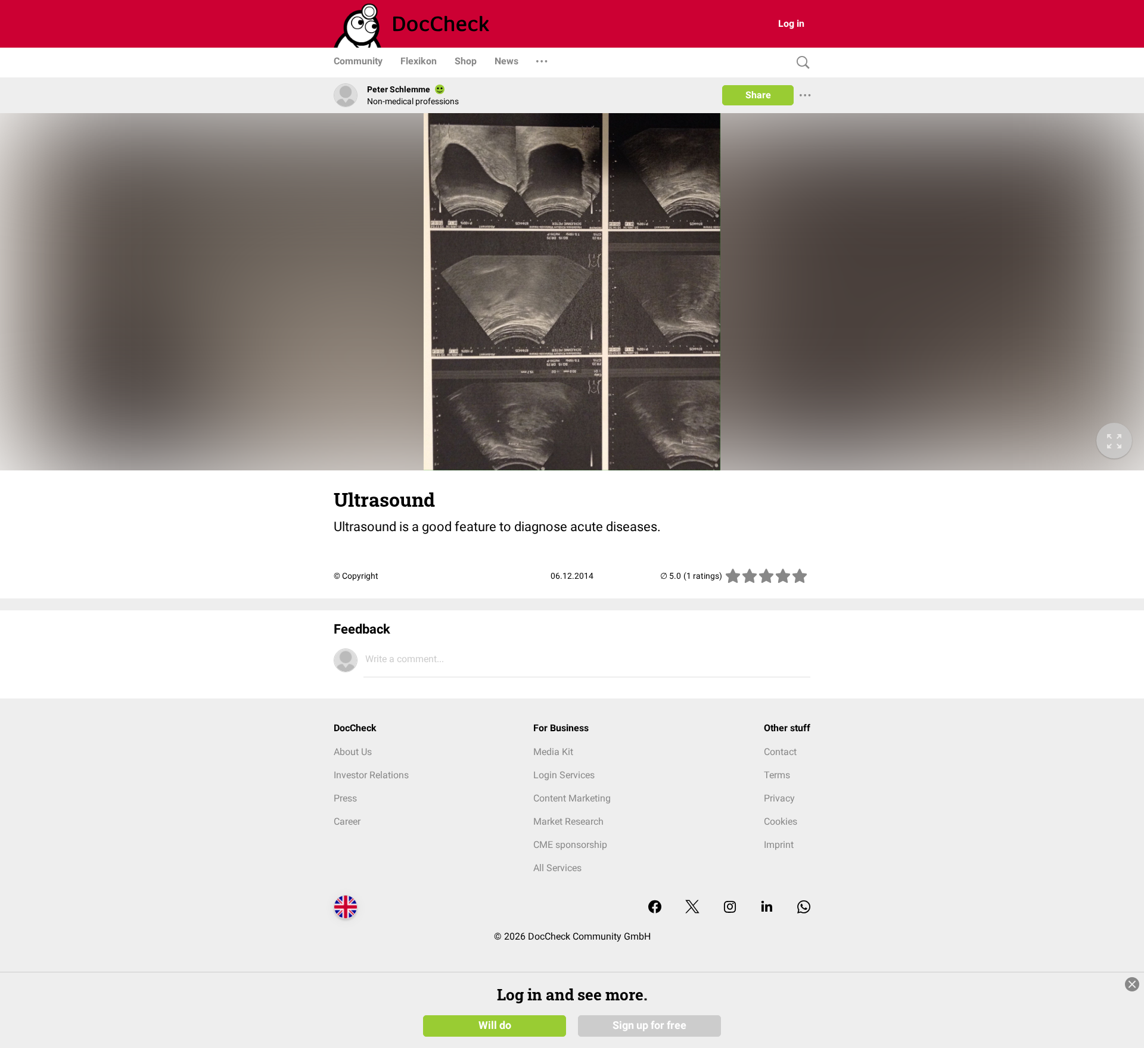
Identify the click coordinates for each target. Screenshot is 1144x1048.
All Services (557, 868)
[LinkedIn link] (766, 907)
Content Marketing (572, 798)
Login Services (564, 775)
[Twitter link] (692, 907)
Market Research (568, 821)
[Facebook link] (654, 907)
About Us (353, 751)
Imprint (779, 844)
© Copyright (356, 576)
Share (758, 95)
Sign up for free (649, 1025)
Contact (780, 751)
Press (345, 798)
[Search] (800, 63)
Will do (494, 1025)
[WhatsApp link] (803, 907)
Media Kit (553, 751)
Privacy (779, 798)
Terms (777, 775)
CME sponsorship (570, 844)
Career (347, 821)
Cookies (780, 821)
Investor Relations (371, 775)
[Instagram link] (729, 907)
